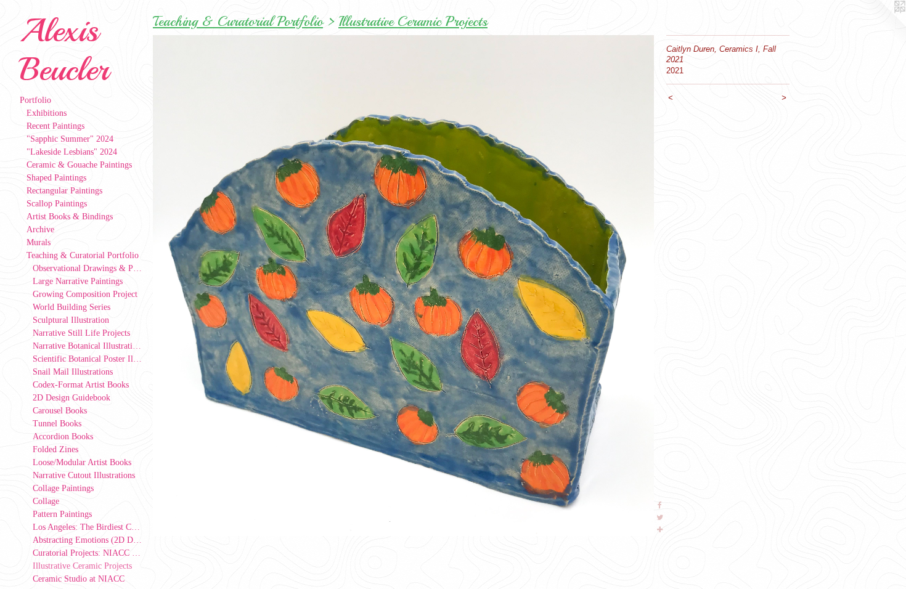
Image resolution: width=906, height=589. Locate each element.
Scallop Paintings (57, 203)
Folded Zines (55, 449)
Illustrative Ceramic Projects (82, 566)
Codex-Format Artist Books (81, 384)
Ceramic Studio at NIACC (78, 578)
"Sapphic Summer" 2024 (70, 139)
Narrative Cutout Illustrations (84, 475)
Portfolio (35, 100)
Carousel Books (60, 410)
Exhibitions (47, 113)
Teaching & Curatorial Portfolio (83, 255)
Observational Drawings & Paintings (88, 268)
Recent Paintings (55, 126)
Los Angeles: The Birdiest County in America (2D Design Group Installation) (88, 527)
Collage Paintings (63, 488)
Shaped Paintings (56, 177)
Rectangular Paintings (64, 190)
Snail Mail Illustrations (73, 371)
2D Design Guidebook (71, 397)
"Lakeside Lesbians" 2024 (72, 151)
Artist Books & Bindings (70, 216)
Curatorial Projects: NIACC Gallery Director (88, 553)
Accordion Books (63, 436)
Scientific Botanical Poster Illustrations (88, 359)
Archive (40, 229)
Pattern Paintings (62, 514)
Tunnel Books (57, 423)
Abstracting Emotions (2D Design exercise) (88, 540)
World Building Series (71, 307)
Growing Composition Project (85, 294)
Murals (39, 242)
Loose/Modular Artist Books (82, 462)
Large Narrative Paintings (78, 281)
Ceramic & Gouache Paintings (79, 164)
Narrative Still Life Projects (81, 333)
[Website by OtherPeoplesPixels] (881, 24)
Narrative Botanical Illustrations (88, 346)
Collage (46, 501)
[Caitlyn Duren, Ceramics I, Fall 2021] (403, 285)
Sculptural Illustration (71, 320)
